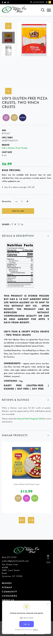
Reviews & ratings (15, 400)
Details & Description (18, 235)
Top (48, 562)
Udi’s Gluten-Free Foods (14, 147)
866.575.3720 (9, 557)
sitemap (7, 587)
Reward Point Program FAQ (30, 418)
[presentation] (22, 520)
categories (9, 595)
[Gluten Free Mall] (14, 9)
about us (8, 600)
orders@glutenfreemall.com (15, 561)
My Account (38, 2)
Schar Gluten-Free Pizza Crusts (26, 484)
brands (7, 583)
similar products (15, 435)
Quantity (6, 201)
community (9, 591)
